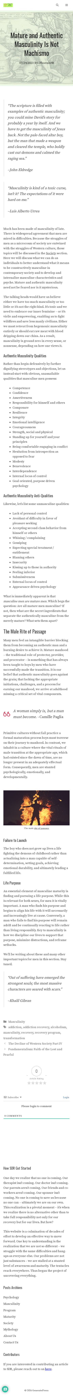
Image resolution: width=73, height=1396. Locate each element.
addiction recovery (36, 1027)
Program (9, 1310)
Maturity (9, 1317)
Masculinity (16, 1022)
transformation (14, 1038)
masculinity (11, 1033)
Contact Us (10, 1342)
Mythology (10, 1329)
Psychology (11, 1297)
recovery (27, 1033)
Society (8, 1323)
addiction (15, 1027)
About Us (9, 1336)
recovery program (47, 1033)
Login (66, 1097)
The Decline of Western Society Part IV (35, 1044)
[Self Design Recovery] (8, 5)
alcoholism (58, 1027)
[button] (57, 5)
